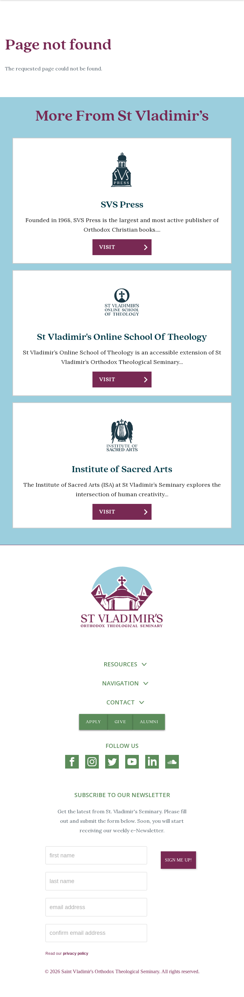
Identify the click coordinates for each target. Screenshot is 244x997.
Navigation (120, 683)
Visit (107, 247)
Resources (120, 664)
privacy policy (75, 953)
